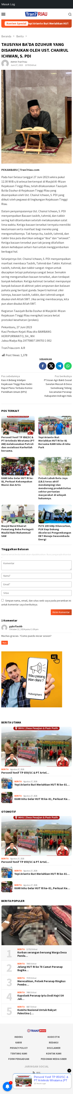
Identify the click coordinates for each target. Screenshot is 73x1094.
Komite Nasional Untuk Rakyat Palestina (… (37, 1011)
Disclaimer (53, 1048)
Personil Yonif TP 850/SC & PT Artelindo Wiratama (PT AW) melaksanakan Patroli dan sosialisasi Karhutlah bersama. (17, 444)
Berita (4, 769)
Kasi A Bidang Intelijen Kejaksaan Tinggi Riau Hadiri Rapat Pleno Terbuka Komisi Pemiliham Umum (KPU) (16, 384)
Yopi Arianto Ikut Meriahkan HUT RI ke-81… (42, 784)
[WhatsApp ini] (68, 366)
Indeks (18, 1037)
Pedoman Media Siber (54, 1059)
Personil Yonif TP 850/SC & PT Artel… (25, 772)
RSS (38, 1072)
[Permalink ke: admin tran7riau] (5, 63)
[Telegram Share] (59, 366)
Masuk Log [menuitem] (8, 4)
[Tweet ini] (51, 366)
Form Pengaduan (18, 1059)
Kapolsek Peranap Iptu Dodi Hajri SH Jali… (40, 997)
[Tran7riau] (36, 13)
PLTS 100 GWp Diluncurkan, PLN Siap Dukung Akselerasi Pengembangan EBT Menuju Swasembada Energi (54, 532)
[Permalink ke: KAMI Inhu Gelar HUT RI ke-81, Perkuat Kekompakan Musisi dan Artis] (18, 466)
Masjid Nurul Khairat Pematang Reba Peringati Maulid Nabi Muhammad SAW (17, 531)
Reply (4, 642)
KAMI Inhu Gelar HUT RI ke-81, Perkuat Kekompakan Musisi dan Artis (17, 481)
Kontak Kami (53, 1053)
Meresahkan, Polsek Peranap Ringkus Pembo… (41, 983)
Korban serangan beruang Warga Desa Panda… (42, 954)
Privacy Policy (19, 1048)
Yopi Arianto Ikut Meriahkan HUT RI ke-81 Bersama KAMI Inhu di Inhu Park (54, 442)
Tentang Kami (18, 1053)
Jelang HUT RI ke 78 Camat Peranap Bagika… (40, 968)
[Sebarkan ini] (42, 366)
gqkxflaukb (15, 626)
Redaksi (53, 1042)
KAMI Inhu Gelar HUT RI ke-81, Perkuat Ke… (42, 799)
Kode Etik (54, 1037)
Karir (18, 1042)
